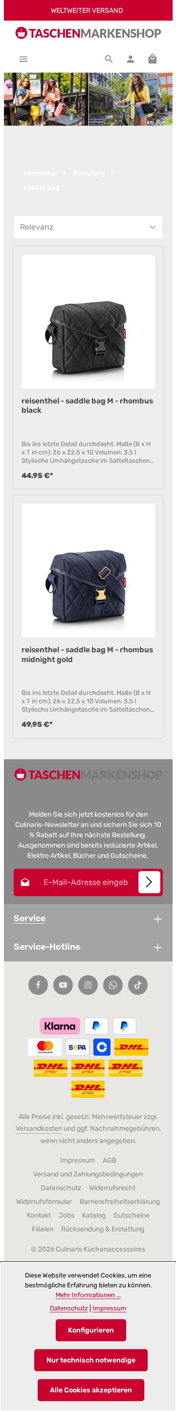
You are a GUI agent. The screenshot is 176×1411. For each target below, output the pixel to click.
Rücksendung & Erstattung (102, 1229)
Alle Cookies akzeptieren (91, 1390)
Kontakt (39, 1215)
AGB (109, 1160)
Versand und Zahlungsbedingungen (88, 1174)
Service (29, 918)
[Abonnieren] (149, 882)
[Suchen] (109, 59)
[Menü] (23, 59)
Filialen (42, 1229)
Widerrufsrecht (112, 1188)
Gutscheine (131, 1215)
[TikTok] (138, 985)
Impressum (77, 1160)
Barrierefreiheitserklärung (120, 1202)
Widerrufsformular (44, 1202)
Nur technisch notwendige (90, 1360)
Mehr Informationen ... (88, 1295)
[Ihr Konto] (130, 59)
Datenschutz (61, 1188)
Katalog (94, 1215)
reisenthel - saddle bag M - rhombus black (87, 406)
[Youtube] (63, 985)
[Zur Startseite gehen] (88, 33)
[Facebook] (38, 985)
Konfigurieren (91, 1330)
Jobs (66, 1215)
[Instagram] (88, 985)
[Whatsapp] (113, 985)
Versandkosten (39, 1128)
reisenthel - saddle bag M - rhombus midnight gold (87, 654)
